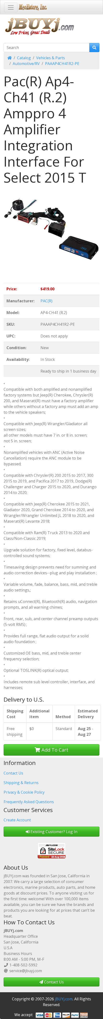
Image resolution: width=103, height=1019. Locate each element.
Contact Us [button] (53, 982)
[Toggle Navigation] (10, 7)
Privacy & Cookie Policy (24, 792)
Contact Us (13, 773)
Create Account (17, 820)
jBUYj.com (64, 999)
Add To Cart (54, 750)
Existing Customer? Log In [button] (53, 831)
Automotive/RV (26, 63)
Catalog (24, 57)
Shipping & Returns (21, 782)
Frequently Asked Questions (29, 801)
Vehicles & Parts (50, 57)
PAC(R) (46, 301)
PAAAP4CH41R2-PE (62, 63)
